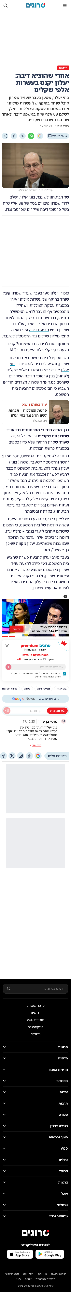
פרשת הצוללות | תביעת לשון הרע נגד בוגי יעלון (27, 413)
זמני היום (28, 1273)
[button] (65, 596)
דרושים (35, 1013)
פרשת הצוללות (42, 448)
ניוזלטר (35, 1034)
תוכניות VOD (35, 1020)
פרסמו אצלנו (58, 1273)
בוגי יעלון (27, 197)
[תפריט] (65, 5)
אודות (28, 1279)
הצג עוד (36, 745)
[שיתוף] (5, 136)
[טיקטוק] (29, 755)
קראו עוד (17, 629)
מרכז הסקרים (35, 1005)
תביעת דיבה (39, 329)
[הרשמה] (8, 667)
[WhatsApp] (31, 136)
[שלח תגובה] (6, 710)
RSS (18, 1279)
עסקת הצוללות (42, 305)
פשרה (52, 474)
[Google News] (38, 755)
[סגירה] (7, 646)
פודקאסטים (36, 1027)
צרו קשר (42, 1273)
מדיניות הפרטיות (45, 1279)
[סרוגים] (35, 1233)
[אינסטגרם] (20, 755)
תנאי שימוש (12, 1273)
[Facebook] (14, 136)
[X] (22, 136)
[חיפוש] (5, 5)
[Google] (40, 136)
